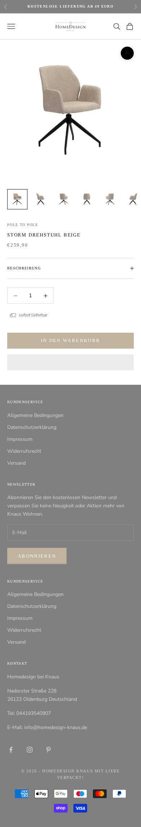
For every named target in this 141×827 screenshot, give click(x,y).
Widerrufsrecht (24, 451)
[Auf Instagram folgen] (29, 749)
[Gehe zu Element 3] (64, 199)
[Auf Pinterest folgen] (48, 749)
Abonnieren (37, 556)
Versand (16, 463)
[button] (70, 362)
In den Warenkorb (70, 340)
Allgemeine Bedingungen (35, 415)
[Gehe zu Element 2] (40, 199)
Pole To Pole (22, 225)
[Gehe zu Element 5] (110, 199)
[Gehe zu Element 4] (87, 199)
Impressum (20, 439)
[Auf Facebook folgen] (10, 749)
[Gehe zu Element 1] (17, 199)
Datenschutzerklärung (31, 427)
